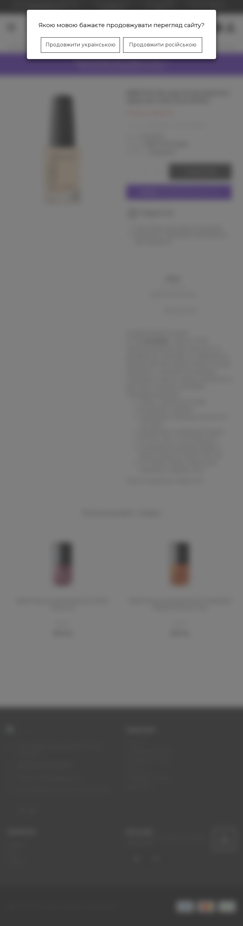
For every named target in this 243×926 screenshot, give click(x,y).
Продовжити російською (162, 45)
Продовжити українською (80, 45)
